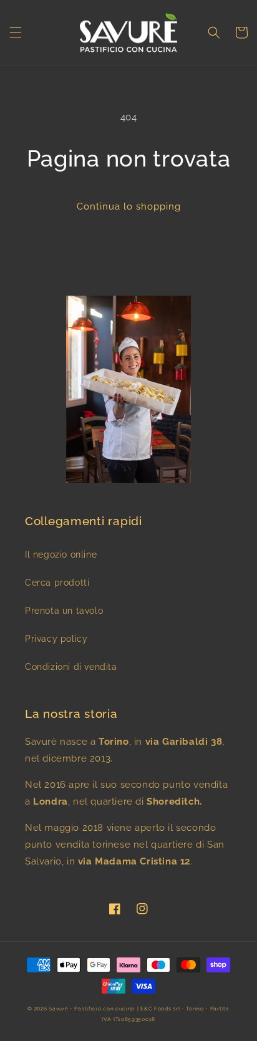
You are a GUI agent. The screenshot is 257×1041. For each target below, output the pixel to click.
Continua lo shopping (129, 206)
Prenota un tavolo (64, 611)
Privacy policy (56, 639)
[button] (15, 32)
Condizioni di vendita (71, 667)
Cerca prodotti (57, 583)
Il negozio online (61, 554)
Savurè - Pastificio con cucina (92, 1008)
